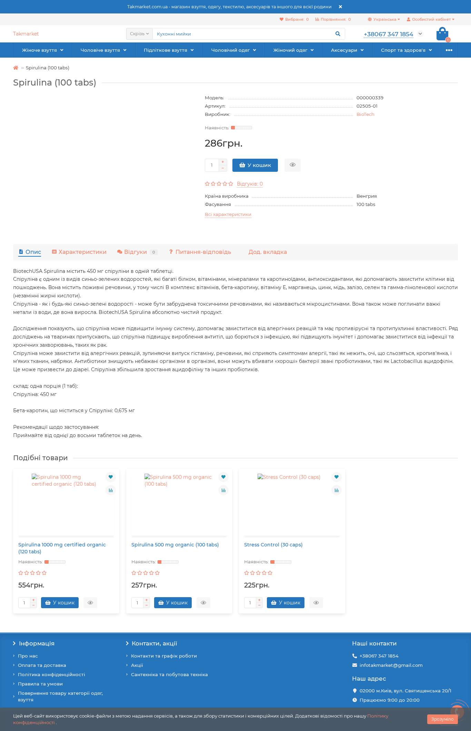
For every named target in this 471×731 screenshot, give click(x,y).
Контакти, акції (154, 643)
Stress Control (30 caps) (273, 545)
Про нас (28, 656)
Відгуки (139, 251)
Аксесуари (344, 50)
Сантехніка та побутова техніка (169, 674)
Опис (33, 251)
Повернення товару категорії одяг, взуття (60, 696)
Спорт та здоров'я (403, 50)
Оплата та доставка (42, 665)
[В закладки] (111, 477)
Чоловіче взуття (100, 50)
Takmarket (26, 34)
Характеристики (83, 251)
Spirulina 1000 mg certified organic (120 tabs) (62, 548)
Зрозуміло (442, 719)
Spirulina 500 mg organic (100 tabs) (175, 545)
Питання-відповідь (203, 251)
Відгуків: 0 (250, 184)
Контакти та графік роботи (164, 656)
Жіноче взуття (39, 50)
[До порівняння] (111, 490)
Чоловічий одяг (230, 50)
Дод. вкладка (268, 251)
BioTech (365, 114)
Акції (137, 665)
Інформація (36, 643)
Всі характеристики (228, 214)
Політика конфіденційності (51, 674)
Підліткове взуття (165, 50)
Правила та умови (40, 683)
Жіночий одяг (290, 50)
